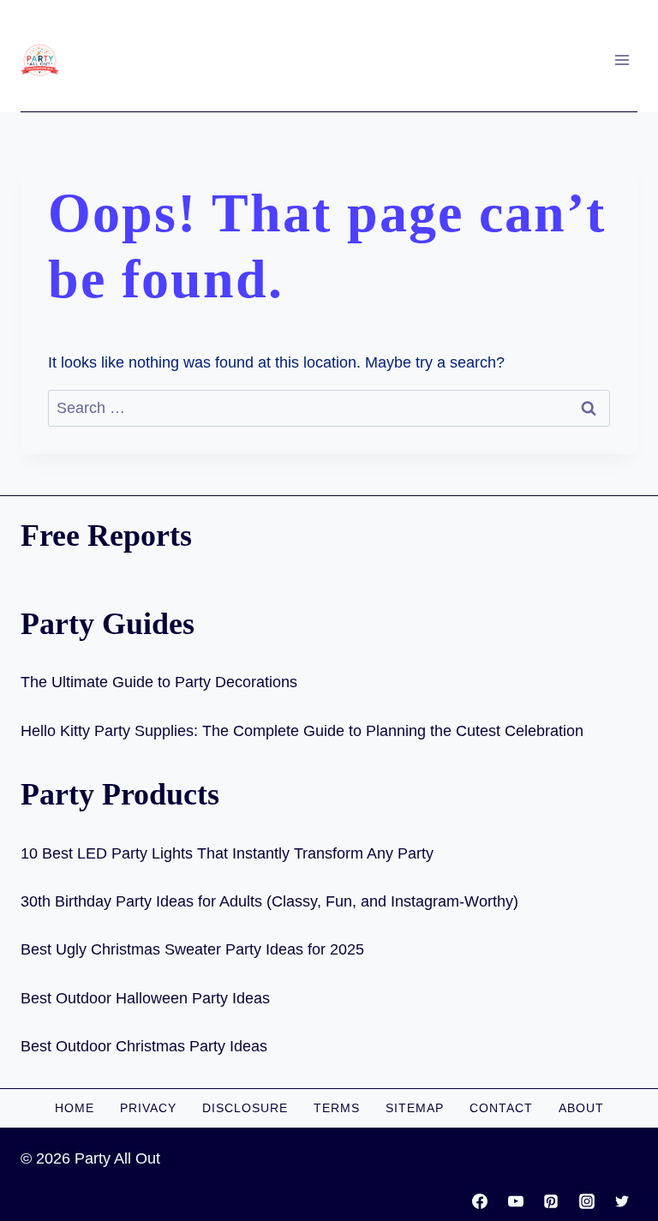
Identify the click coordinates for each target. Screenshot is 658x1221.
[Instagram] (586, 1201)
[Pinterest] (550, 1201)
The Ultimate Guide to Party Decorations (159, 682)
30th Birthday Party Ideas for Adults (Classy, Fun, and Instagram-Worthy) (269, 901)
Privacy (148, 1108)
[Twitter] (622, 1201)
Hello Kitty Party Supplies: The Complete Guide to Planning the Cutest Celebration (302, 730)
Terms (337, 1108)
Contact (501, 1108)
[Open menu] (621, 59)
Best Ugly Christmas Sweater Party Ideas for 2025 (192, 949)
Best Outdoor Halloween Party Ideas (145, 998)
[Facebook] (479, 1201)
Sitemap (415, 1108)
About (581, 1108)
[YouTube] (515, 1201)
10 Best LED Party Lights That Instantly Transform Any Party (227, 853)
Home (74, 1108)
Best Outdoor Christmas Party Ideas (144, 1046)
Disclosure (245, 1108)
